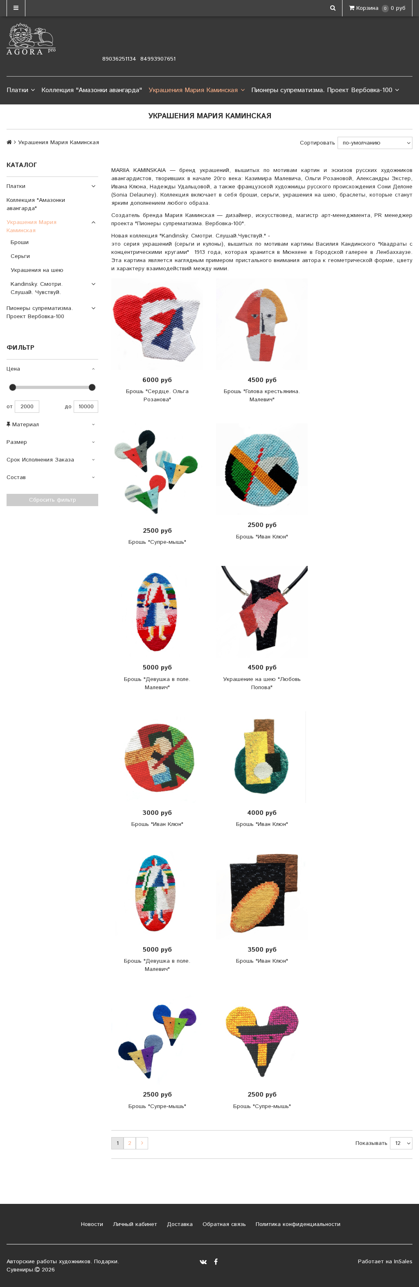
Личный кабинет (134, 1224)
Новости (91, 1224)
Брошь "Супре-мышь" (157, 542)
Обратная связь (223, 1224)
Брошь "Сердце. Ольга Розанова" (157, 395)
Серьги (20, 256)
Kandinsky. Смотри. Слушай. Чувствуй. (37, 288)
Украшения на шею (37, 270)
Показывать (371, 1143)
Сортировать (317, 143)
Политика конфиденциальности (297, 1224)
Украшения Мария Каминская (193, 90)
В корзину (159, 324)
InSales (403, 1262)
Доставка (179, 1224)
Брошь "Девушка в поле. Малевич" (157, 683)
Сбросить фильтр (52, 500)
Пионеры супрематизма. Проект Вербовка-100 (321, 90)
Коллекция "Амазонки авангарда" (91, 90)
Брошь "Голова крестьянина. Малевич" (262, 395)
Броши (20, 242)
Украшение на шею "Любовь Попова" (262, 683)
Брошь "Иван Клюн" (262, 537)
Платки (17, 90)
